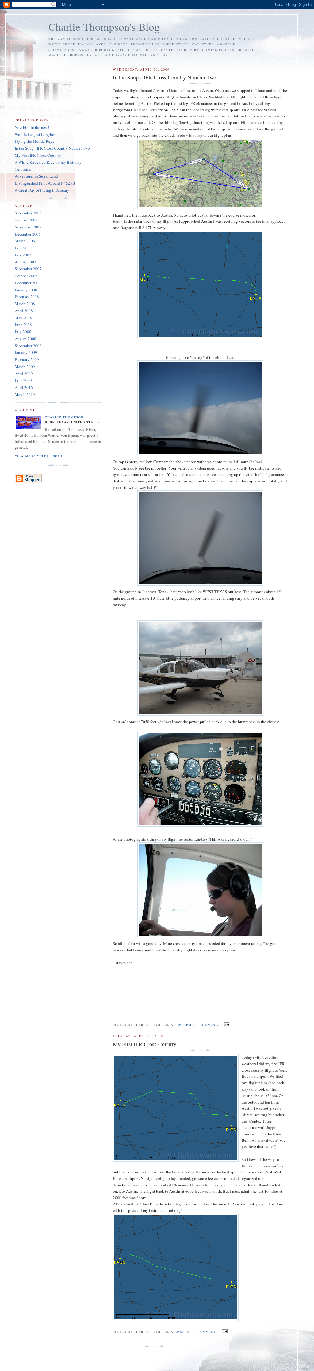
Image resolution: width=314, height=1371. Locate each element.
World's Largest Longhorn (36, 134)
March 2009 (25, 366)
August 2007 (25, 262)
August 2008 (25, 338)
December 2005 (28, 234)
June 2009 (23, 380)
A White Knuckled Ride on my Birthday (48, 162)
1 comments (208, 1025)
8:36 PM (183, 1332)
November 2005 (28, 227)
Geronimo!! (24, 169)
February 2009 (27, 359)
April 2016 (24, 387)
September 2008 (28, 345)
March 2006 (25, 241)
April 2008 (24, 310)
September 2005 (28, 213)
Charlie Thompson (64, 417)
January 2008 (26, 290)
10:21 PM (183, 1025)
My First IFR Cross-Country (38, 155)
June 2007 (23, 248)
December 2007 (28, 283)
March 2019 (25, 394)
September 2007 (28, 268)
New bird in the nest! (32, 127)
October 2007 (26, 275)
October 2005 (26, 220)
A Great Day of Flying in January (42, 190)
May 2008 (23, 318)
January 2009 (26, 352)
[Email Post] (225, 1024)
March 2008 (25, 303)
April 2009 (24, 373)
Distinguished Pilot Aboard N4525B (45, 183)
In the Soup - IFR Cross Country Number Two (52, 148)
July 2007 (23, 255)
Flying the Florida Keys (34, 141)
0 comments (206, 1332)
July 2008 (23, 331)
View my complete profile (41, 456)
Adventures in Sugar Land (36, 176)
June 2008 (23, 324)
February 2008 (27, 296)
